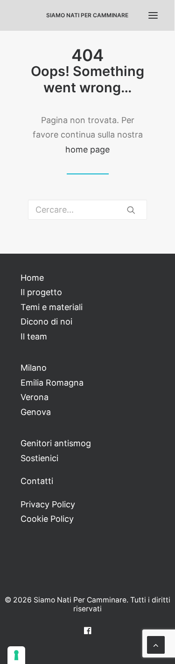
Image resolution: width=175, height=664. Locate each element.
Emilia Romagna (52, 382)
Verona (35, 397)
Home (32, 278)
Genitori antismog (56, 443)
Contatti (37, 481)
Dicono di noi (46, 321)
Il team (34, 336)
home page (87, 149)
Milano (34, 368)
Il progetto (41, 292)
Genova (36, 412)
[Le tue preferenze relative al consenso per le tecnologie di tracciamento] (16, 655)
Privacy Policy (48, 504)
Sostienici (39, 458)
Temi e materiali (52, 307)
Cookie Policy (47, 519)
